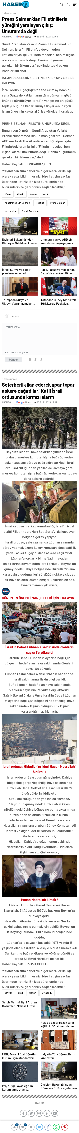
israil (45, 194)
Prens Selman (57, 202)
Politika (40, 202)
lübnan (32, 992)
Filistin (20, 194)
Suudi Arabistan (30, 211)
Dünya (7, 194)
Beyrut (8, 992)
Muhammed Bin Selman (17, 202)
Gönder (13, 359)
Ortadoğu (47, 992)
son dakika (10, 211)
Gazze (33, 194)
